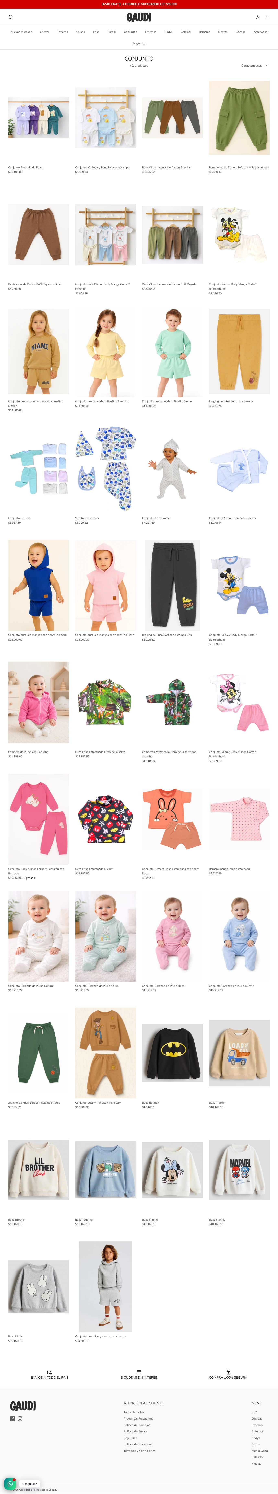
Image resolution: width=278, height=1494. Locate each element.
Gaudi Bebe (25, 1489)
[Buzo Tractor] (239, 1053)
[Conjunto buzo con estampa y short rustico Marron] (38, 351)
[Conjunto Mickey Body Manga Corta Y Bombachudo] (239, 585)
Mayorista (139, 43)
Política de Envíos (135, 1431)
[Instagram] (20, 1418)
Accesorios (260, 32)
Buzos (256, 1444)
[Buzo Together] (105, 1169)
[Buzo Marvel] (239, 1169)
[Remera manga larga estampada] (239, 819)
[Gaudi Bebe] (139, 17)
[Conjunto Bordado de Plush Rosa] (172, 936)
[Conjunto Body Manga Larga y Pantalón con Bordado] (38, 819)
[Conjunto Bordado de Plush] (38, 117)
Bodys (169, 32)
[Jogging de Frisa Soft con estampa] (239, 351)
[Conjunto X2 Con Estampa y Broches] (239, 468)
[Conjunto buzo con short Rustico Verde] (172, 351)
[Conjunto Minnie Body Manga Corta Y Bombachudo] (239, 702)
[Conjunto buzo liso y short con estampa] (105, 1286)
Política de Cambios (137, 1425)
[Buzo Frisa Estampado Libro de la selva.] (105, 702)
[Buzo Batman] (172, 1053)
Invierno (63, 32)
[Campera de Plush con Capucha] (38, 702)
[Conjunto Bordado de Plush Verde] (105, 936)
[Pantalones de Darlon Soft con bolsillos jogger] (239, 117)
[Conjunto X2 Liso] (38, 468)
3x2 (254, 1412)
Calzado (241, 32)
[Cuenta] (257, 17)
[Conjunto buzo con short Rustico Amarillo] (105, 351)
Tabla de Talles (134, 1412)
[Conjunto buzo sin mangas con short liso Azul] (38, 585)
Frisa (96, 32)
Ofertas (45, 32)
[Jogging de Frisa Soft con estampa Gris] (172, 585)
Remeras (204, 32)
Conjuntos (130, 32)
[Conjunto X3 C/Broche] (172, 468)
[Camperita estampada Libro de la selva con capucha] (172, 702)
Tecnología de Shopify (45, 1489)
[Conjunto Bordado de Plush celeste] (239, 936)
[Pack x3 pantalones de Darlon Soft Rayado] (172, 234)
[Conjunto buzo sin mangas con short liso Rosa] (105, 585)
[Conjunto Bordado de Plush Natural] (38, 936)
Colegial (186, 32)
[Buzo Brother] (38, 1169)
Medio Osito (260, 1451)
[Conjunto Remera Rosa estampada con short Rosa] (172, 819)
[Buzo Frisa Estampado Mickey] (105, 819)
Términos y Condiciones (139, 1451)
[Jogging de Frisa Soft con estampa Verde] (38, 1053)
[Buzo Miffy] (38, 1286)
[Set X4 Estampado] (105, 468)
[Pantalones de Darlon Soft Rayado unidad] (38, 234)
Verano (80, 32)
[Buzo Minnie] (172, 1169)
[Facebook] (12, 1418)
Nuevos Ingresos (21, 32)
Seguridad (130, 1438)
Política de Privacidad (138, 1444)
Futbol (111, 32)
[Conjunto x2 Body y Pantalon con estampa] (105, 117)
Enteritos (151, 32)
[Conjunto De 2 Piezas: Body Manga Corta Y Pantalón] (105, 234)
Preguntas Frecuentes (138, 1419)
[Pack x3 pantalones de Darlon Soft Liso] (172, 117)
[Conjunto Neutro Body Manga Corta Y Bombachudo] (239, 234)
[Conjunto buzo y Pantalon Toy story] (105, 1053)
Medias (256, 1464)
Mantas (223, 32)
